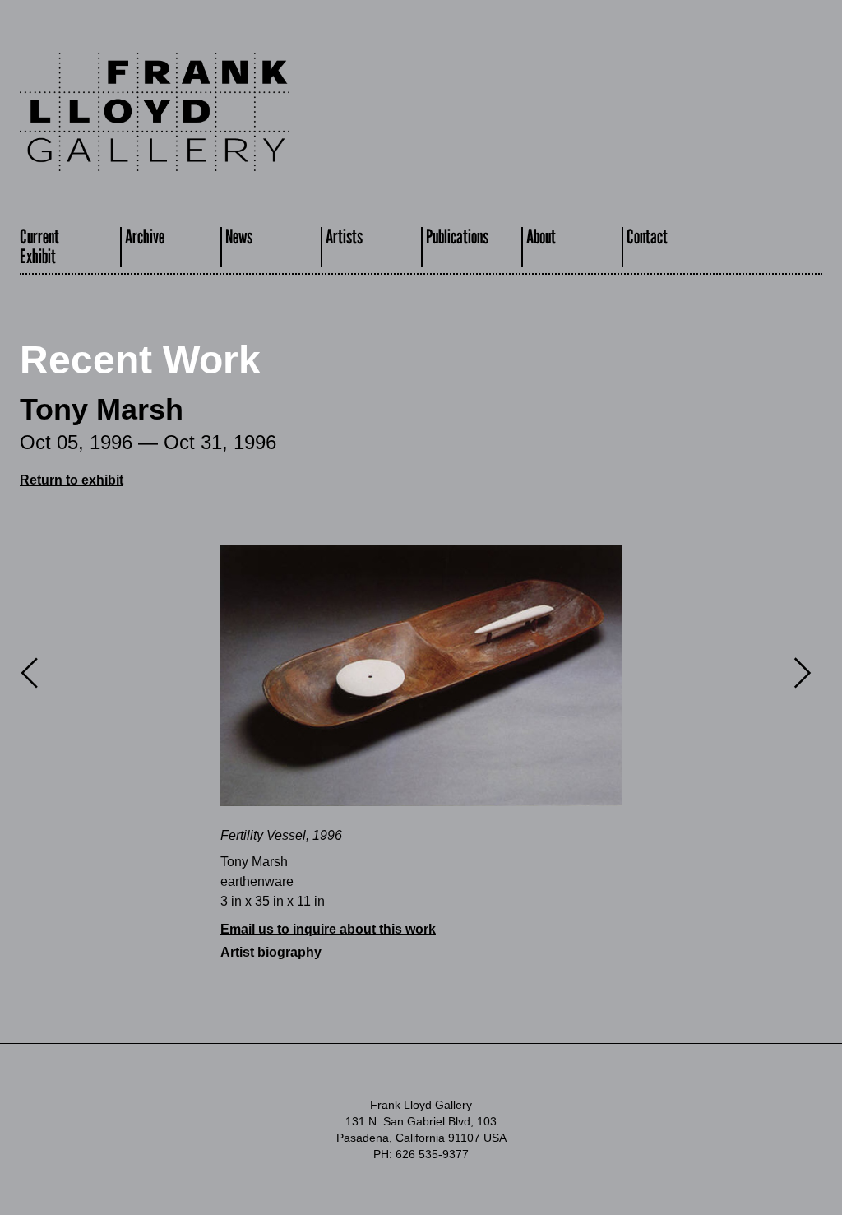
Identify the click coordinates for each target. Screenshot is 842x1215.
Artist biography (271, 952)
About (541, 236)
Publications (457, 236)
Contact (647, 236)
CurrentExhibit (39, 246)
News (238, 236)
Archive (144, 236)
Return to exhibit (71, 480)
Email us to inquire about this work (328, 929)
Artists (344, 236)
